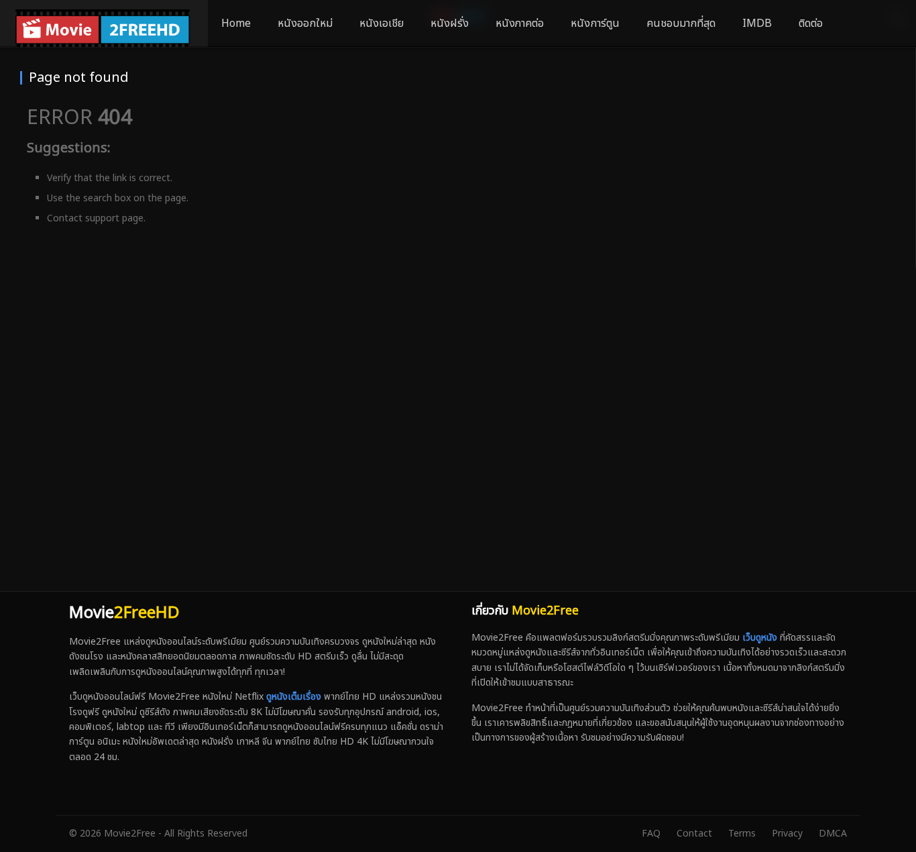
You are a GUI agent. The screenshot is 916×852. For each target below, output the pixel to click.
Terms (742, 834)
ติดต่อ (811, 23)
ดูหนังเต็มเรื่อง (293, 697)
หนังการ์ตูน (595, 23)
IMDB (757, 23)
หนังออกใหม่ (305, 23)
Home (236, 23)
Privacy (787, 834)
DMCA (833, 834)
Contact (694, 834)
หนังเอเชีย (381, 23)
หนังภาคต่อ (520, 23)
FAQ (651, 834)
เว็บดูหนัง (759, 638)
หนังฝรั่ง (450, 23)
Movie (124, 613)
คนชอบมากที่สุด (680, 23)
